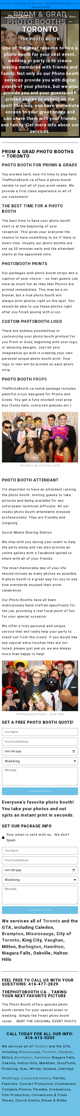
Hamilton (53, 946)
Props (40, 379)
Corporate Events (36, 1078)
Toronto (51, 920)
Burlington (29, 946)
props (56, 312)
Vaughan (53, 940)
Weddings (10, 1078)
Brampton (12, 933)
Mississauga (40, 933)
